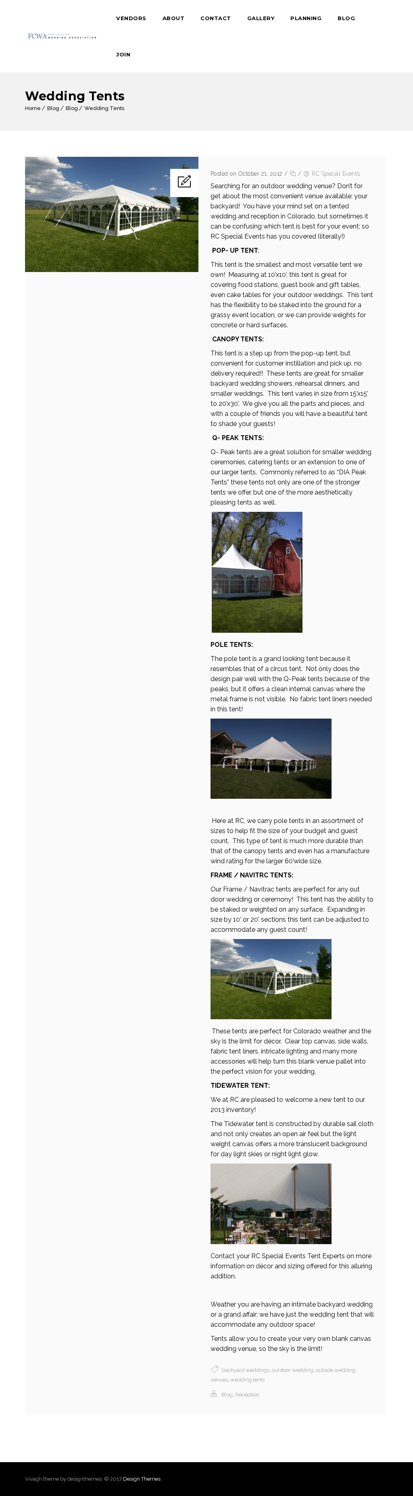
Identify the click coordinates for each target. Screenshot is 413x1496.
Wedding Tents (104, 108)
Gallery (261, 18)
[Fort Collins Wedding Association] (62, 36)
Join (123, 54)
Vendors (131, 18)
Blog (346, 18)
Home (33, 108)
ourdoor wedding (292, 1370)
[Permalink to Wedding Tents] (111, 270)
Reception (247, 1395)
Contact (215, 18)
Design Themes (142, 1479)
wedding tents (247, 1380)
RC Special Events (336, 173)
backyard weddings (245, 1370)
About (174, 18)
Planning (305, 18)
